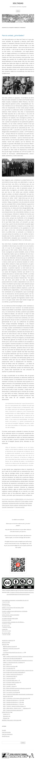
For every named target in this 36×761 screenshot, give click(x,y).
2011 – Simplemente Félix (9, 676)
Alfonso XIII (18, 501)
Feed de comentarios (7, 734)
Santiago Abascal (23, 505)
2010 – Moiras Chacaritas (9, 666)
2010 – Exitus (6, 664)
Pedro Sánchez (5, 505)
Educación (5, 716)
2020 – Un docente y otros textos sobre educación (15, 698)
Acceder (4, 730)
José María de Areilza (14, 503)
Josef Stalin (22, 503)
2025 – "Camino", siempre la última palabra (13, 706)
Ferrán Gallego (24, 501)
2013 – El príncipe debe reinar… (10, 680)
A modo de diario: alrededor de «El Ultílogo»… (13, 622)
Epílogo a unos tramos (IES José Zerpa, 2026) (13, 607)
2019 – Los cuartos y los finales (10, 692)
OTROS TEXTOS (19, 499)
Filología (5, 718)
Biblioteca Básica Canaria (9, 646)
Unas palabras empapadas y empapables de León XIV (15, 600)
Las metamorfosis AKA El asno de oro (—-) (13, 652)
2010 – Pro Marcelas (8, 668)
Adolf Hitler (5, 501)
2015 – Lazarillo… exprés (9, 686)
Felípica (5, 650)
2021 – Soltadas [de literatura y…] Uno (12, 700)
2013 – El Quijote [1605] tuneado (11, 682)
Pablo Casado (28, 503)
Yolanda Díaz (10, 507)
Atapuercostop (5, 604)
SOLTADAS (18, 3)
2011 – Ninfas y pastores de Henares (12, 674)
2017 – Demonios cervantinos (10, 690)
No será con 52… (6, 625)
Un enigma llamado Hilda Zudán (10, 618)
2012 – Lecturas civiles (8, 678)
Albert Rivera (11, 501)
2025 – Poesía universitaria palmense (12, 710)
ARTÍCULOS (5, 642)
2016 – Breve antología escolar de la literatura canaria (16, 688)
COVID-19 (5, 714)
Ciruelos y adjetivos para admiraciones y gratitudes (14, 611)
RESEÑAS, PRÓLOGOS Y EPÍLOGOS (10, 720)
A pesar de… (5, 629)
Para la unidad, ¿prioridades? (13, 35)
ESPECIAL (4, 644)
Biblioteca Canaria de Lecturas (10, 648)
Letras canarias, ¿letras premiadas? (10, 615)
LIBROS (4, 654)
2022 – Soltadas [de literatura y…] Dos (12, 702)
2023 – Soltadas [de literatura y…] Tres (12, 704)
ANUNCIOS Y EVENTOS (7, 640)
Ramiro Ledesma (14, 505)
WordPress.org (5, 736)
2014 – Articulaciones (8, 684)
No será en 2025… (6, 633)
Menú (18, 11)
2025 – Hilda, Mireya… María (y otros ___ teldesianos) (16, 708)
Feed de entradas (6, 732)
